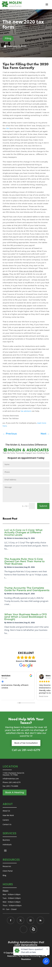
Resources (7, 866)
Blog (4, 875)
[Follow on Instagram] (30, 920)
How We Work (8, 815)
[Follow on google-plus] (23, 929)
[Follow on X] (20, 920)
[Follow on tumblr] (33, 929)
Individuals (7, 844)
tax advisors (26, 411)
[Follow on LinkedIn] (40, 920)
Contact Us (7, 824)
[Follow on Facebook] (10, 920)
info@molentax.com (11, 778)
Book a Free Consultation (26, 743)
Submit (43, 505)
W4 (7, 128)
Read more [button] (9, 696)
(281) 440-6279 (14, 782)
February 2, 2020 (16, 46)
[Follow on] (31, 929)
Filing (8, 38)
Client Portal (8, 871)
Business (6, 840)
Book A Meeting (14, 792)
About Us (6, 811)
